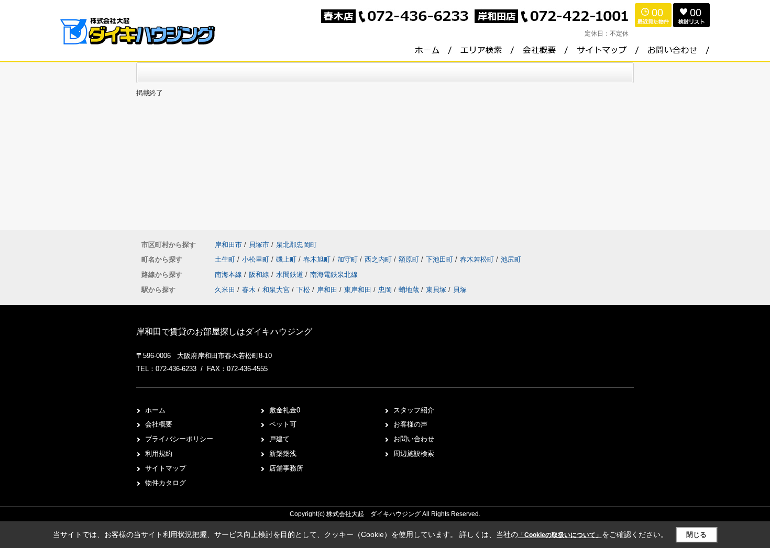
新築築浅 (282, 453)
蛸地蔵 (409, 290)
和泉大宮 (276, 290)
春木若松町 (478, 259)
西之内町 (379, 259)
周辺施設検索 (413, 453)
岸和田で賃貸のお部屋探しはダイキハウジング (224, 331)
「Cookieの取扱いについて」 (560, 535)
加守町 (348, 259)
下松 (303, 290)
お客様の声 (410, 424)
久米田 (225, 290)
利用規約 (158, 453)
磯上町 (287, 259)
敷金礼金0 (284, 410)
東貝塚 (436, 290)
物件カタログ (165, 483)
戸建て (279, 439)
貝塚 (460, 290)
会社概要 (158, 424)
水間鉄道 (290, 274)
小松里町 (256, 259)
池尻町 (511, 259)
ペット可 (282, 424)
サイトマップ (165, 468)
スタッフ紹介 (413, 410)
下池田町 (440, 259)
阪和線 (260, 274)
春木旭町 (318, 259)
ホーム (155, 410)
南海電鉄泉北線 (334, 274)
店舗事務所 (286, 468)
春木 (249, 290)
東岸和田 (357, 290)
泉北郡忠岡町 (296, 245)
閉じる (696, 535)
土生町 (226, 259)
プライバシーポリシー (179, 439)
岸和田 (327, 290)
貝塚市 (259, 245)
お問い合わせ (413, 439)
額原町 (410, 259)
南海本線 (229, 274)
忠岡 (385, 290)
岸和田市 (228, 245)
